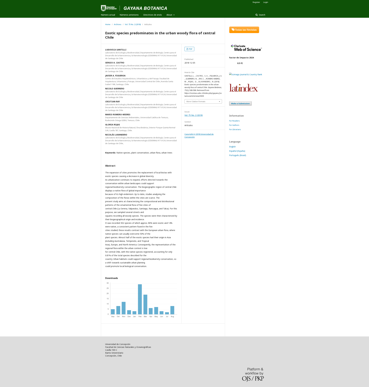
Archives (117, 24)
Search (261, 14)
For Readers (234, 120)
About (169, 14)
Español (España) (237, 151)
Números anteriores (129, 14)
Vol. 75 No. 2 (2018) (133, 24)
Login (265, 2)
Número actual (108, 14)
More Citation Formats (196, 101)
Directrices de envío (152, 14)
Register (256, 2)
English (232, 146)
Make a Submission (240, 103)
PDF (190, 49)
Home (107, 24)
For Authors (234, 125)
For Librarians (235, 129)
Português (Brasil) (237, 155)
